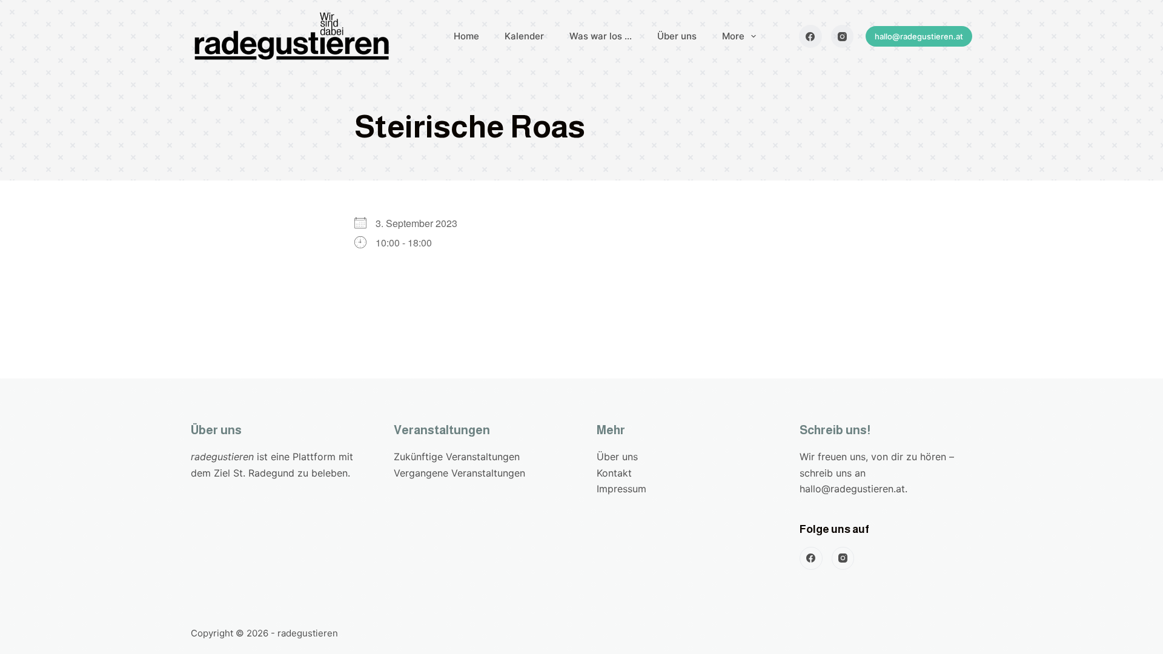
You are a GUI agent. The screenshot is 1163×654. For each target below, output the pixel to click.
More (733, 36)
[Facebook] (810, 36)
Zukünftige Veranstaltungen (457, 457)
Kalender (524, 36)
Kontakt (614, 473)
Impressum (621, 489)
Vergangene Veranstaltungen (459, 473)
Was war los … (600, 36)
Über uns (677, 36)
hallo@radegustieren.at (919, 36)
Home (466, 36)
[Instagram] (842, 36)
